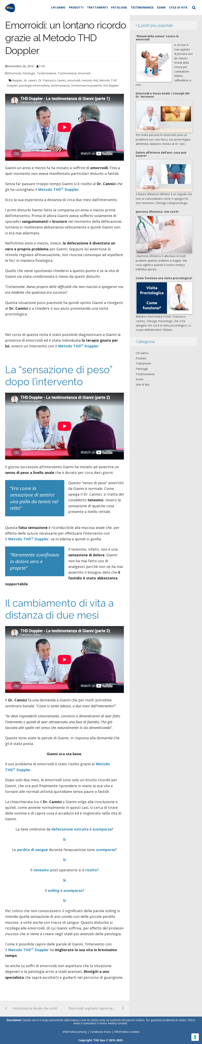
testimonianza (60, 85)
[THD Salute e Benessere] (10, 7)
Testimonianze (142, 7)
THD (42, 66)
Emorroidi (14, 73)
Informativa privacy (74, 1032)
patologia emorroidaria (34, 85)
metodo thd (90, 80)
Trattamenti (97, 7)
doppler (17, 80)
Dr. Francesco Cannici (52, 80)
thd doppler (111, 85)
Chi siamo (58, 7)
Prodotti (76, 7)
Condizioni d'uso (101, 1032)
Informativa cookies (126, 1032)
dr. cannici (30, 80)
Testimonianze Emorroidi (74, 73)
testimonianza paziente (86, 85)
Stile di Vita (178, 7)
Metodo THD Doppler (58, 189)
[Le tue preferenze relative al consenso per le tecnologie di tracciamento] (195, 1037)
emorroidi (73, 80)
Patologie (119, 7)
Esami (161, 7)
